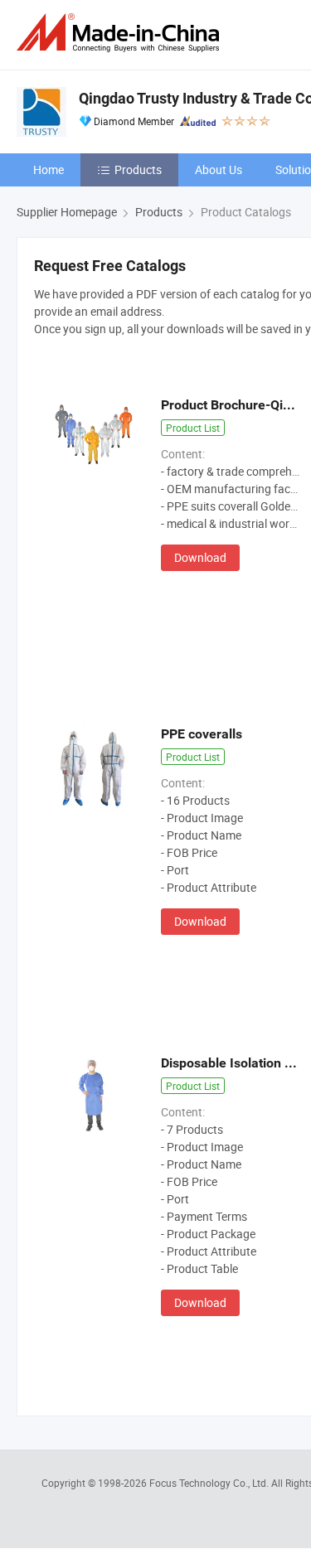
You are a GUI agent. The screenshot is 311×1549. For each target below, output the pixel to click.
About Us (218, 169)
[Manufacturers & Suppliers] (121, 32)
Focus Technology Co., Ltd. (210, 1482)
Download (200, 557)
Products (138, 169)
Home (48, 169)
